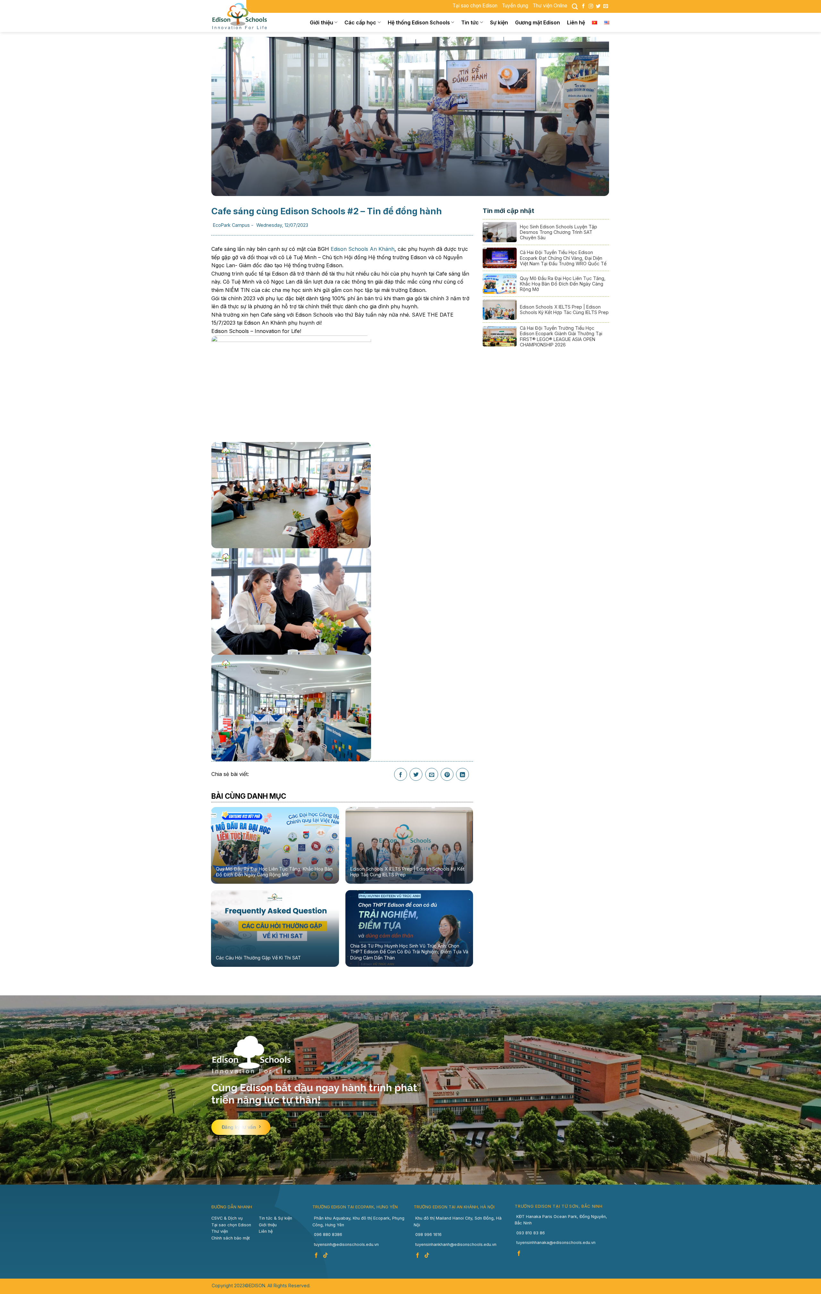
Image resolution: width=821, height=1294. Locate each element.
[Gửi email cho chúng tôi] (605, 6)
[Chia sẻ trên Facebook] (400, 775)
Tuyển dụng (515, 6)
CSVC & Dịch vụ (227, 1218)
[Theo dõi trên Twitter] (598, 6)
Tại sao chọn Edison (475, 6)
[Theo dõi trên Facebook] (583, 6)
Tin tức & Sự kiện (275, 1218)
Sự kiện (499, 22)
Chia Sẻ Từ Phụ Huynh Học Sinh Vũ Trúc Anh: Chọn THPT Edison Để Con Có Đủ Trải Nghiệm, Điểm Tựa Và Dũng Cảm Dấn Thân (409, 951)
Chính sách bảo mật (230, 1238)
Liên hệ (576, 22)
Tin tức (470, 22)
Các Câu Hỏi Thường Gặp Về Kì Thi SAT (258, 957)
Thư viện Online (550, 6)
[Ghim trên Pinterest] (447, 775)
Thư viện (219, 1231)
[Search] (575, 6)
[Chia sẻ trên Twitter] (416, 775)
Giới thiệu (321, 22)
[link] (362, 249)
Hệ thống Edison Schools (419, 22)
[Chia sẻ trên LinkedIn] (462, 775)
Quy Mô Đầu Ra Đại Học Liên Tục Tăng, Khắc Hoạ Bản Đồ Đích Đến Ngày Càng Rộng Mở (274, 872)
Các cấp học (360, 22)
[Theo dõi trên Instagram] (590, 6)
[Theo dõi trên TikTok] (326, 1255)
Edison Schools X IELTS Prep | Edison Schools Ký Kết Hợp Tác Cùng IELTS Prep (407, 872)
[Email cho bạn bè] (431, 775)
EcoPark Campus (231, 225)
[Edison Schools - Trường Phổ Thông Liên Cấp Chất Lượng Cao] (244, 16)
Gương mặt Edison (537, 22)
